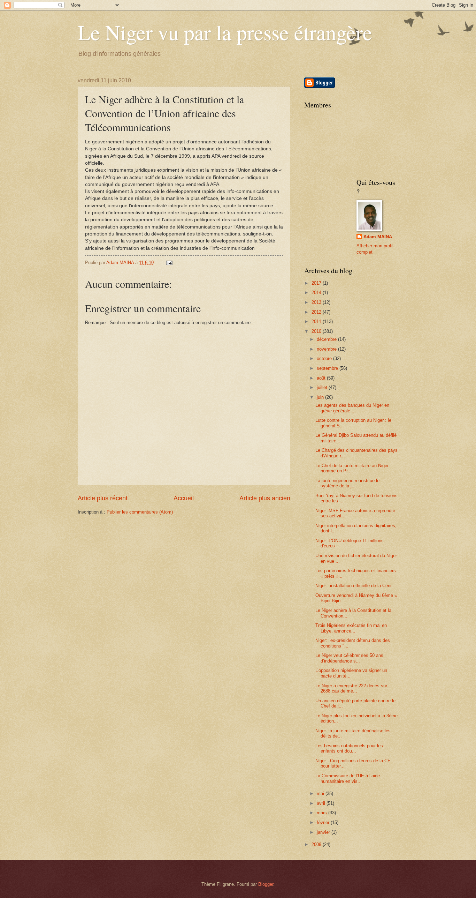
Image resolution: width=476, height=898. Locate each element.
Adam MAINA (377, 236)
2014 (317, 292)
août (322, 378)
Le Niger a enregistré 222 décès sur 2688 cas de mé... (351, 688)
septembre (328, 368)
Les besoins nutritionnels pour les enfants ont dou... (349, 748)
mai (321, 793)
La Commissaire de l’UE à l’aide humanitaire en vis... (347, 778)
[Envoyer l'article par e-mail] (169, 262)
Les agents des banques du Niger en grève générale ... (352, 408)
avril (322, 803)
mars (322, 812)
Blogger (265, 884)
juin (321, 397)
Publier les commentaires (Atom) (140, 512)
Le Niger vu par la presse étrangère (225, 32)
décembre (327, 339)
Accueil (184, 498)
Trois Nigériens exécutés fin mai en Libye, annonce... (351, 628)
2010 (317, 331)
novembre (327, 349)
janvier (324, 832)
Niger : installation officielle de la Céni (353, 585)
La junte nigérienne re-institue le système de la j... (347, 483)
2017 (317, 283)
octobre (325, 358)
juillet (323, 387)
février (324, 822)
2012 (317, 312)
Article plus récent (103, 498)
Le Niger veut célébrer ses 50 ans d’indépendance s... (349, 658)
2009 (317, 844)
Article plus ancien (264, 498)
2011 (317, 321)
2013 (317, 302)
